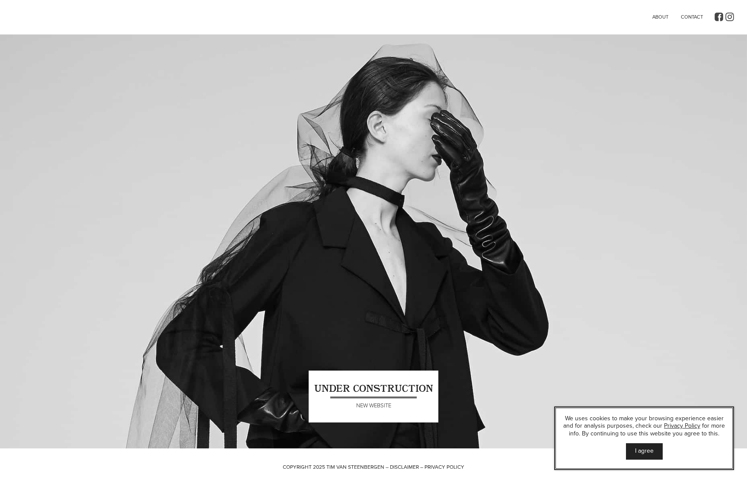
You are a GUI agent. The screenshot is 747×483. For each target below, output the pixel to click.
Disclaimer (404, 467)
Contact (692, 17)
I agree (644, 450)
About (660, 17)
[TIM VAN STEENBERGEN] (61, 20)
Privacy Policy (444, 467)
